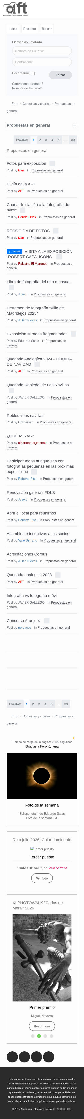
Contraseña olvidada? (27, 83)
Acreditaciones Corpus (27, 554)
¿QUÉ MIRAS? (20, 436)
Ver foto (42, 878)
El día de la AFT (21, 184)
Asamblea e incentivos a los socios (38, 533)
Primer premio (42, 1007)
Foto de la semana (42, 805)
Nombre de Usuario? (27, 88)
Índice (13, 28)
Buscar (47, 28)
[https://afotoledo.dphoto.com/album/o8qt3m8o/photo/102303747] (42, 848)
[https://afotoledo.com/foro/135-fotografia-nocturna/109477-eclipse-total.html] (42, 776)
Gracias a (32, 746)
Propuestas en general (28, 125)
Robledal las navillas (25, 415)
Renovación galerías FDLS (31, 492)
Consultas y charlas (36, 103)
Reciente (29, 28)
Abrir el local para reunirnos (31, 513)
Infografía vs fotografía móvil (32, 595)
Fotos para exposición (26, 163)
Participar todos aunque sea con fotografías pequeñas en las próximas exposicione (40, 466)
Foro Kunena (49, 746)
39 (73, 139)
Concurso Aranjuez (24, 620)
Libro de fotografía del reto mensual (38, 282)
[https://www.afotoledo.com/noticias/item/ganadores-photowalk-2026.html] (42, 958)
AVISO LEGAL (64, 1109)
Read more (42, 1026)
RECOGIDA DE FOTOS (28, 230)
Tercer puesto (42, 857)
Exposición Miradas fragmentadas (37, 334)
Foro (15, 103)
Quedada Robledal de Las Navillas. (38, 385)
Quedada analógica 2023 (29, 575)
